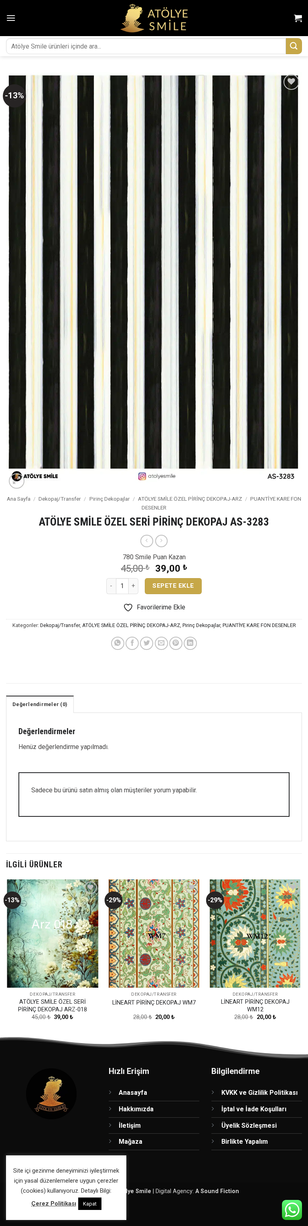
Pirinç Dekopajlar (109, 498)
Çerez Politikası (53, 1203)
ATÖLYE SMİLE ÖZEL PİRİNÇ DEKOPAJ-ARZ (190, 498)
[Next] (302, 957)
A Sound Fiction (217, 1191)
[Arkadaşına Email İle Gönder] (161, 643)
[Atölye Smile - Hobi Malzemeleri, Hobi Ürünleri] (154, 18)
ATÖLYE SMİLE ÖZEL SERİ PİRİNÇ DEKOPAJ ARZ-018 (52, 1006)
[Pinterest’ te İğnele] (175, 643)
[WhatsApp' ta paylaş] (117, 643)
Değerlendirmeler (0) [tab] (39, 704)
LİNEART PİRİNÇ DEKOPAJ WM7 (154, 1002)
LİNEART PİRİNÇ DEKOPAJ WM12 (255, 1006)
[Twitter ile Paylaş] (146, 643)
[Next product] (146, 541)
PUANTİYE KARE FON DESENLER (259, 625)
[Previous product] (161, 541)
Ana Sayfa (18, 498)
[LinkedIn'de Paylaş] (190, 643)
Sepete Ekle (173, 585)
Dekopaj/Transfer (59, 498)
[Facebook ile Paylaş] (132, 643)
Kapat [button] (90, 1204)
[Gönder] (294, 46)
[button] (11, 18)
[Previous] (6, 957)
